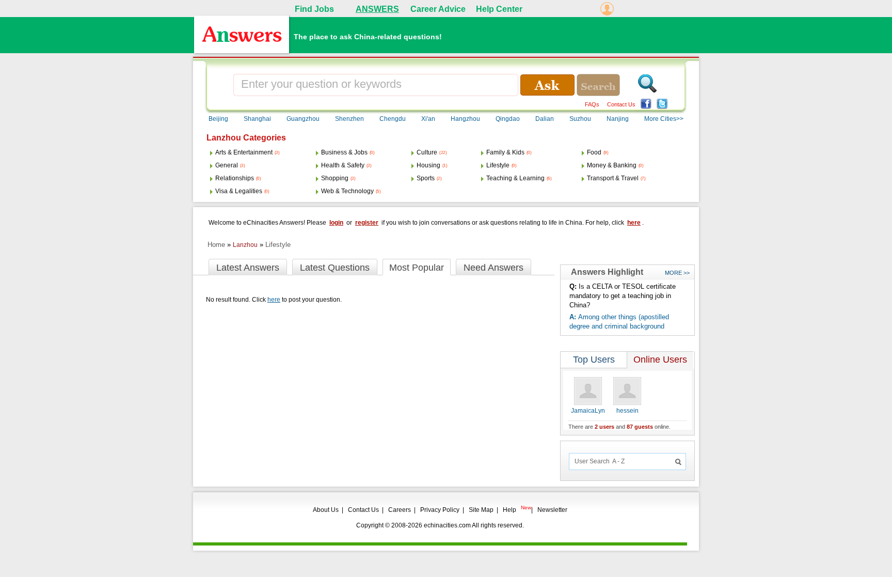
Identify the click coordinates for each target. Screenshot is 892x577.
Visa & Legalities (238, 191)
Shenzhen (349, 118)
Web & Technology (347, 191)
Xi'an (428, 118)
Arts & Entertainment (244, 152)
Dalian (544, 118)
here (634, 222)
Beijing (218, 118)
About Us (326, 509)
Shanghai (257, 118)
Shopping (334, 178)
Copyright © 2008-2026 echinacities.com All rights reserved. (440, 525)
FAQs (592, 104)
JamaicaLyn (588, 410)
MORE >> (677, 273)
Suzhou (580, 118)
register (366, 222)
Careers (399, 509)
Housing (428, 165)
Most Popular (416, 267)
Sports (426, 178)
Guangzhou (303, 118)
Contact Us (621, 104)
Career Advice (438, 9)
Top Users (594, 359)
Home (216, 244)
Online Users (660, 359)
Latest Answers (247, 267)
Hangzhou (465, 118)
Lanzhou (245, 244)
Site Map (481, 509)
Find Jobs (314, 9)
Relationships (234, 178)
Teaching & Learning (515, 178)
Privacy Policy (439, 509)
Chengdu (392, 118)
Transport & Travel (613, 178)
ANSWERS (377, 9)
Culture (427, 152)
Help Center (499, 9)
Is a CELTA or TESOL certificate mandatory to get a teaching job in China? (622, 296)
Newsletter (552, 509)
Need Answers (493, 267)
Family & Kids (505, 152)
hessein (627, 410)
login (336, 222)
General (226, 165)
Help (509, 509)
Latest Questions (335, 267)
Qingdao (508, 118)
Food (594, 152)
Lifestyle (497, 165)
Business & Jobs (344, 152)
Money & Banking (611, 165)
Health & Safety (342, 165)
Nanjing (618, 118)
